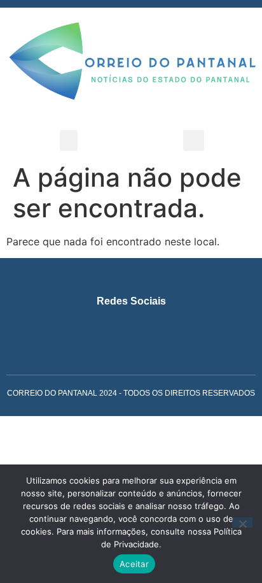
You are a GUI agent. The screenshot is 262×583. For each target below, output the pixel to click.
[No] (242, 522)
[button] (69, 140)
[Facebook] (119, 327)
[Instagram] (96, 327)
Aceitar (134, 564)
